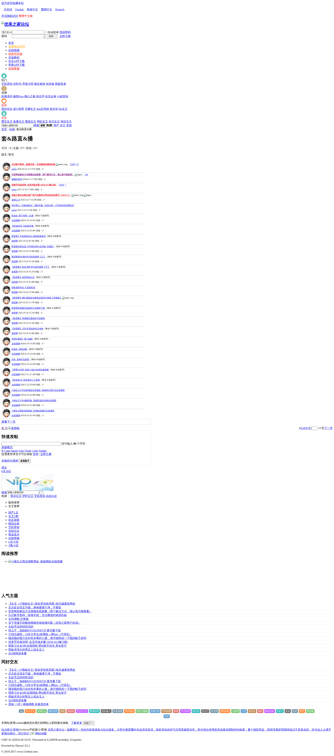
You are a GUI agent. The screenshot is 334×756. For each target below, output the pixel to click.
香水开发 (30, 711)
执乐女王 (54, 121)
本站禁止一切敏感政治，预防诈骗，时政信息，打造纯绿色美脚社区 (42, 205)
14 (77, 164)
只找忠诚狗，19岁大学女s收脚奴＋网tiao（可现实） (40, 634)
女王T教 (13, 516)
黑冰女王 (16, 496)
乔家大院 (27, 83)
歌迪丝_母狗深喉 (19, 349)
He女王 (63, 108)
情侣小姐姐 (142, 711)
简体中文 (32, 9)
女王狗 (214, 711)
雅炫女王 (30, 121)
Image (14, 450)
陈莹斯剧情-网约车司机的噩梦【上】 (28, 257)
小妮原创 (62, 96)
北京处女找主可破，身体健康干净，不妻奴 (34, 607)
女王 (62, 125)
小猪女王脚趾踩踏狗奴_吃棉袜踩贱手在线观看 (32, 411)
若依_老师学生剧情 (20, 359)
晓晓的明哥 (16, 179)
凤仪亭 (40, 96)
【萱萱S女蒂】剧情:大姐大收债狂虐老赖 (30, 370)
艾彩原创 (7, 83)
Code (35, 450)
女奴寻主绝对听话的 (20, 626)
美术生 (252, 711)
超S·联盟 (18, 108)
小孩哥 (235, 711)
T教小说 (13, 545)
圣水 (16, 534)
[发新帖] (13, 428)
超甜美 (70, 711)
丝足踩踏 (13, 519)
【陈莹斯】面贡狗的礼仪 (22, 277)
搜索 (36, 125)
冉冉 (260, 711)
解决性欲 (269, 711)
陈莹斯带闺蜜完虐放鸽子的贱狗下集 (28, 308)
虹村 (295, 711)
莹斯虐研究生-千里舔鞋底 (23, 287)
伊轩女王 (27, 496)
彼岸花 (54, 108)
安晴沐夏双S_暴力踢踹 (22, 339)
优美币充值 (15, 53)
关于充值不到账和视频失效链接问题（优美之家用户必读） (44, 622)
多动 (287, 711)
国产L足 (13, 512)
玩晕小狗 (155, 711)
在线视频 (13, 50)
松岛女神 (50, 96)
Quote (28, 450)
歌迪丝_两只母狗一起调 (22, 215)
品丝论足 (51, 496)
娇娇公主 (15, 200)
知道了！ (88, 723)
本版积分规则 (10, 460)
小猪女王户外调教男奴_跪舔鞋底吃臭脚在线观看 (33, 400)
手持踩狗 (166, 711)
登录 (35, 454)
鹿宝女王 (7, 121)
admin (14, 169)
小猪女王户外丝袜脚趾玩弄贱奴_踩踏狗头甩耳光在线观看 (38, 390)
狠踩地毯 (129, 711)
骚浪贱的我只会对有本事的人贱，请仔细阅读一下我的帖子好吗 (47, 638)
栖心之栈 (29, 96)
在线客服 (13, 68)
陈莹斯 (14, 241)
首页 (11, 42)
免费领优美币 (16, 46)
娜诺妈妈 (224, 711)
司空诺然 (185, 711)
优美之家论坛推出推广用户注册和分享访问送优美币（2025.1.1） (41, 195)
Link (21, 450)
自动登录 (53, 32)
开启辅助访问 (9, 15)
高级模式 (7, 447)
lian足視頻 (43, 108)
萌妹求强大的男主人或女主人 (26, 649)
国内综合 (7, 108)
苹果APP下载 (16, 64)
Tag (21, 711)
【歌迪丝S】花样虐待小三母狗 (25, 380)
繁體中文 (46, 9)
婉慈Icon (18, 96)
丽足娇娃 (39, 83)
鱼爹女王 (18, 121)
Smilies (43, 450)
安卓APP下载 (16, 61)
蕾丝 (302, 711)
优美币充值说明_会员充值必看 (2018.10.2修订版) (33, 185)
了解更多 (76, 722)
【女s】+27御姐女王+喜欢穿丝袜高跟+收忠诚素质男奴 (41, 603)
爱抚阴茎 (94, 711)
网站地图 (41, 733)
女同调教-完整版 (18, 618)
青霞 (176, 711)
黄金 (11, 534)
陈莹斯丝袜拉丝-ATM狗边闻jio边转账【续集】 (32, 246)
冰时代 (17, 83)
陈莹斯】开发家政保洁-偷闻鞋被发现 (28, 236)
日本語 (8, 9)
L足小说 (13, 541)
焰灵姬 (50, 83)
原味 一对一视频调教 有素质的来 (28, 704)
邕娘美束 (60, 83)
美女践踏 (117, 711)
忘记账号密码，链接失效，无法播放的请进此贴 (33, 164)
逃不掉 (196, 711)
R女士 (280, 711)
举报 (16, 729)
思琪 (166, 716)
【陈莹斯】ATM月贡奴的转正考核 (27, 328)
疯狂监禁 (53, 711)
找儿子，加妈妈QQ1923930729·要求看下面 (34, 630)
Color (7, 450)
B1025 (205, 711)
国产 (56, 125)
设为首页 (7, 3)
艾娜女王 (30, 108)
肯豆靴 (310, 711)
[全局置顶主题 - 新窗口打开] (6, 169)
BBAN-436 (82, 711)
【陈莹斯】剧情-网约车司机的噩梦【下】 (30, 267)
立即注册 (65, 36)
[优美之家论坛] (15, 24)
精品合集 (13, 523)
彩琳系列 (7, 96)
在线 (12, 129)
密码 (4, 36)
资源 (69, 125)
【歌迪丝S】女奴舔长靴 (22, 226)
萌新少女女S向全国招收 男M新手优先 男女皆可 (37, 645)
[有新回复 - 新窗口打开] (6, 221)
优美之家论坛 (56, 729)
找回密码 (65, 32)
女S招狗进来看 (17, 653)
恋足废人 (106, 711)
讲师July (41, 711)
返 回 (4, 428)
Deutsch (59, 9)
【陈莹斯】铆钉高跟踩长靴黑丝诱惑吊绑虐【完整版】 (36, 298)
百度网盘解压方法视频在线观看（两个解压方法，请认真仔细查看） (42, 174)
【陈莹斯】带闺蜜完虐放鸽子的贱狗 (28, 318)
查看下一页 (8, 421)
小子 (243, 711)
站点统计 (7, 729)
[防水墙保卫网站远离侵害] (32, 733)
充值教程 (13, 57)
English (19, 9)
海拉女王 (66, 121)
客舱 (62, 711)
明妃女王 (42, 121)
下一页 (328, 428)
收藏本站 (18, 3)
